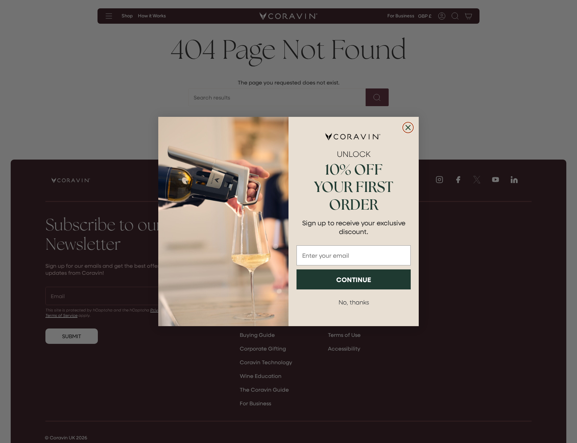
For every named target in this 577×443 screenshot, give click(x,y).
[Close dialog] (408, 127)
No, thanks (354, 302)
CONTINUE (353, 279)
